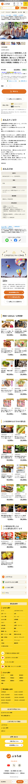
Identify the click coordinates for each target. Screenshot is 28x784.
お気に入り (18, 5)
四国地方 (12, 680)
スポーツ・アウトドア (19, 637)
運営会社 (22, 773)
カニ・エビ (16, 616)
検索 (17, 7)
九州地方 (21, 680)
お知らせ (3, 731)
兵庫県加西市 (17, 226)
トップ (2, 12)
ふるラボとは (4, 724)
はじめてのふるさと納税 (6, 712)
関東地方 (3, 677)
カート (21, 5)
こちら (21, 73)
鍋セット (16, 631)
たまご (2, 622)
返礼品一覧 (14, 12)
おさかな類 (3, 619)
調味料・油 (3, 631)
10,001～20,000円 (18, 691)
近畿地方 (10, 226)
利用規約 (7, 770)
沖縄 (2, 683)
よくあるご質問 (4, 727)
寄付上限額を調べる (5, 715)
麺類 (15, 628)
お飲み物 (3, 625)
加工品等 (3, 628)
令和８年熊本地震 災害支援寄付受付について (14, 0)
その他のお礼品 (4, 646)
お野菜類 (15, 15)
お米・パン (3, 613)
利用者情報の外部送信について (11, 773)
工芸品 (2, 643)
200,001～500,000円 (6, 700)
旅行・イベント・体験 (6, 634)
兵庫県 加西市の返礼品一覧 (7, 228)
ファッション (17, 640)
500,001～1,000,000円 (19, 700)
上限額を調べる (23, 80)
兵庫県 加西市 (5, 50)
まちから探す (4, 226)
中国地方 (3, 680)
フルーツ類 (3, 616)
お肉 (15, 613)
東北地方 (21, 675)
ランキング (8, 12)
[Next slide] (26, 12)
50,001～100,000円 (5, 697)
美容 (2, 640)
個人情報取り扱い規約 (16, 770)
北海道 (11, 675)
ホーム (2, 15)
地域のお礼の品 (17, 634)
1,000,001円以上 (5, 702)
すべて (2, 610)
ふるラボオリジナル (18, 610)
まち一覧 (20, 12)
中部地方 (12, 677)
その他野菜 (20, 15)
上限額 (14, 5)
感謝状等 (16, 643)
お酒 (15, 622)
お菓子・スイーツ (18, 625)
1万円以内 (3, 691)
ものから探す (8, 15)
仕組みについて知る (13, 80)
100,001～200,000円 (19, 697)
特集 (24, 12)
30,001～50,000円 (18, 694)
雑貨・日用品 (4, 637)
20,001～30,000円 (5, 694)
